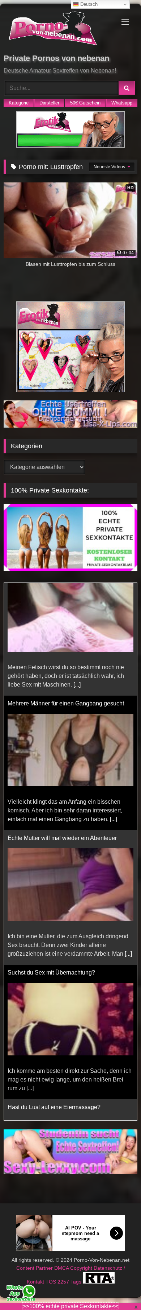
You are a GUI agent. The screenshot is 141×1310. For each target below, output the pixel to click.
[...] (113, 706)
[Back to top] (119, 1288)
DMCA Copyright (74, 1268)
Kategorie (19, 103)
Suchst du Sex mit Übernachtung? (51, 860)
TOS (51, 1282)
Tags (76, 1282)
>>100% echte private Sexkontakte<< (70, 1306)
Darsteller (49, 103)
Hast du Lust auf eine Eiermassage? (54, 994)
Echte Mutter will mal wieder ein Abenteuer (62, 725)
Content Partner (35, 1268)
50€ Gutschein (85, 103)
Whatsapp (121, 103)
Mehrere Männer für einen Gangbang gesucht (66, 591)
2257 (63, 1282)
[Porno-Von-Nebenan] (58, 29)
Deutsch (88, 4)
